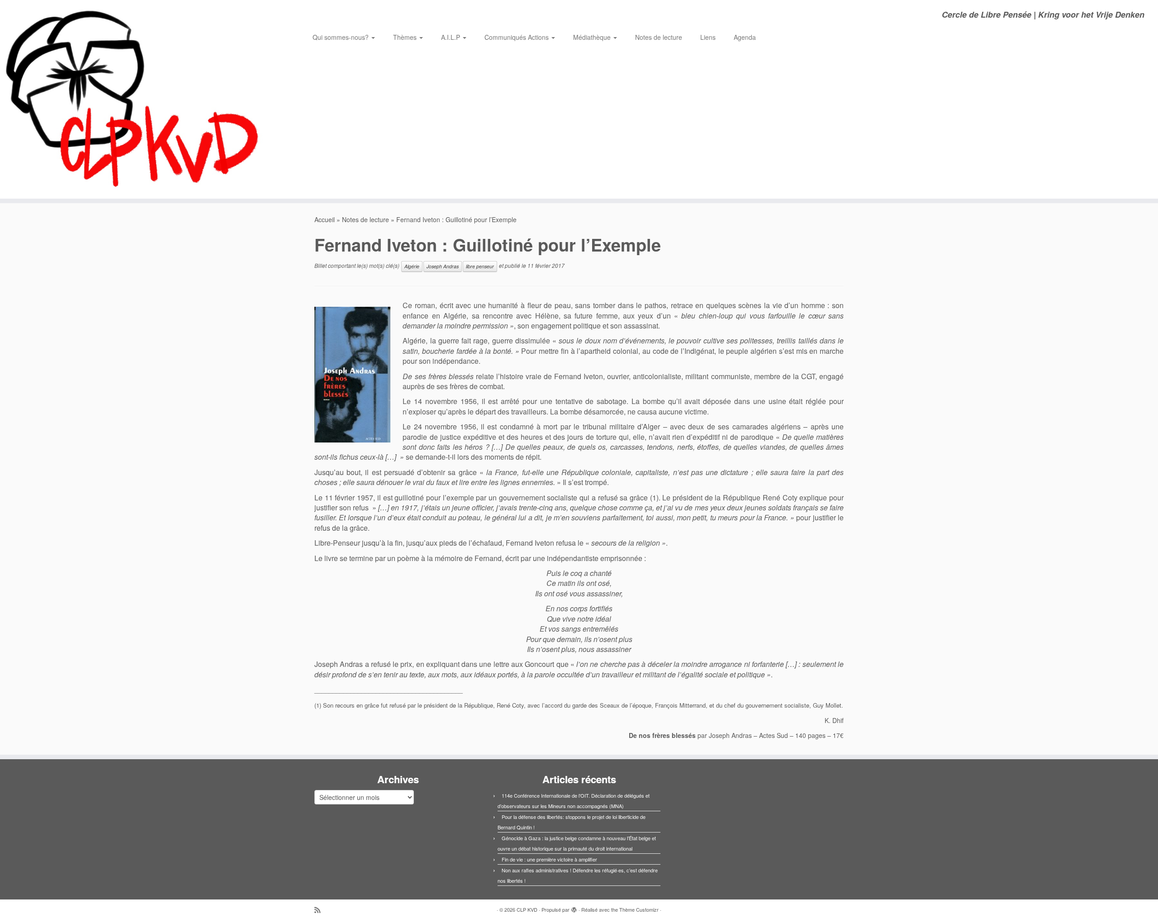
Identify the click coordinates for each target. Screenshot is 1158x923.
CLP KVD (527, 909)
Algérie (411, 266)
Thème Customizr (639, 909)
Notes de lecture (658, 37)
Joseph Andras (443, 266)
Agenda (745, 37)
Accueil (324, 219)
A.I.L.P (451, 37)
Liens (708, 37)
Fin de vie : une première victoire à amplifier (549, 859)
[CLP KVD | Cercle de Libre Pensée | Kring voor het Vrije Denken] (133, 99)
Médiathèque (592, 37)
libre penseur (480, 266)
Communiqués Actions (517, 37)
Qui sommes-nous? (341, 37)
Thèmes (405, 37)
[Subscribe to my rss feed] (320, 909)
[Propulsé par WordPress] (574, 907)
